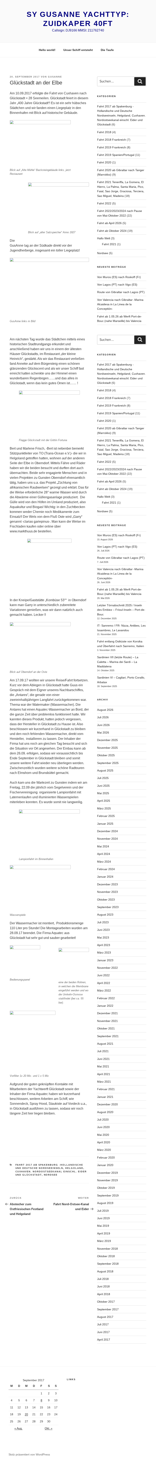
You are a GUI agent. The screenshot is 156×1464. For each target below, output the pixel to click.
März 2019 (104, 1241)
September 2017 (108, 1309)
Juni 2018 (103, 1286)
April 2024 (103, 854)
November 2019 (107, 1180)
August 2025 (105, 770)
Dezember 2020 (107, 1104)
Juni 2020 (103, 1127)
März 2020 (104, 1149)
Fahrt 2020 (104, 162)
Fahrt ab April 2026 (109, 223)
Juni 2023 (103, 929)
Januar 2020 (105, 1165)
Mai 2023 (103, 937)
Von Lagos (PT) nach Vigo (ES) (117, 284)
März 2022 (104, 990)
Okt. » (48, 1428)
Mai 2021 (103, 1066)
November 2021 (107, 1021)
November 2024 (107, 838)
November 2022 (107, 967)
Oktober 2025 (106, 755)
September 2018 (108, 1263)
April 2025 (103, 800)
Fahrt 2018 (104, 132)
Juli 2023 (103, 922)
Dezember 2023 (107, 884)
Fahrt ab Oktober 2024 (112, 230)
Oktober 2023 (106, 899)
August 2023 (105, 914)
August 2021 (105, 1043)
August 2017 (105, 1316)
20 (26, 1414)
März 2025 (104, 808)
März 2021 (104, 1081)
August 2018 (105, 1271)
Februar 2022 (106, 998)
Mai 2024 (103, 846)
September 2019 (108, 1195)
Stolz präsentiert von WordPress (29, 1454)
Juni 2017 (103, 1332)
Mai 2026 (103, 732)
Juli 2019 (103, 1210)
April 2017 (103, 1339)
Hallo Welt (103, 238)
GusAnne (55, 77)
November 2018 (107, 1248)
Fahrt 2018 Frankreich (111, 139)
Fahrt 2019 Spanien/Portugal (115, 154)
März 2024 (104, 861)
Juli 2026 (103, 717)
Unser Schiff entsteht (78, 50)
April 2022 (103, 983)
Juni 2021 (103, 1059)
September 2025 (108, 763)
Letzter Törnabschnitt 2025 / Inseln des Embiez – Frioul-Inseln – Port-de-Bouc (121, 610)
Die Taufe (107, 50)
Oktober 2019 (106, 1187)
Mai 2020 (103, 1134)
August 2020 (105, 1112)
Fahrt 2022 (104, 203)
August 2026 (105, 709)
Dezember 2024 (107, 831)
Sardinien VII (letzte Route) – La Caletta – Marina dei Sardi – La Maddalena (117, 662)
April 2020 (103, 1142)
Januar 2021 (105, 1096)
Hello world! (47, 50)
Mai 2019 (103, 1225)
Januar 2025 (105, 823)
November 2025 (107, 747)
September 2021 (108, 1036)
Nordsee (51, 1175)
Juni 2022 (103, 975)
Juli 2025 (103, 778)
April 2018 (103, 1294)
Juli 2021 (103, 1051)
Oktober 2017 (106, 1301)
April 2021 (103, 1074)
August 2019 (105, 1203)
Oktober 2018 (106, 1256)
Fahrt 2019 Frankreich (111, 147)
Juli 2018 (103, 1279)
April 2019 (103, 1233)
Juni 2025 (103, 785)
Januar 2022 (105, 1005)
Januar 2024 (105, 876)
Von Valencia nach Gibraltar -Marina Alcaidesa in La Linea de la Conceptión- (120, 304)
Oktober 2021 (106, 1028)
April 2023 (103, 945)
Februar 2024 (106, 869)
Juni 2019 (103, 1218)
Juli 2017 (103, 1324)
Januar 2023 (105, 960)
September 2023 (108, 907)
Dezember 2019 (107, 1172)
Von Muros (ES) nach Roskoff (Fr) (119, 277)
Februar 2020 (106, 1157)
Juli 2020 (103, 1119)
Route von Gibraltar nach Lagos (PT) (121, 292)
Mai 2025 (103, 793)
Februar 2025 (106, 816)
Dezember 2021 (107, 1013)
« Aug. (18, 1428)
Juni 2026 (103, 725)
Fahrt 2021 (109, 244)
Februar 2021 (106, 1089)
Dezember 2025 (107, 740)
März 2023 (104, 952)
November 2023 (107, 891)
